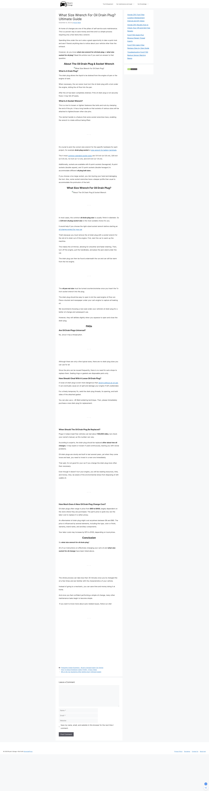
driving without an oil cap (108, 383)
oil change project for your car (70, 229)
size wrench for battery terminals (103, 150)
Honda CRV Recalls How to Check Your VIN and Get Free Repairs (138, 28)
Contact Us (195, 751)
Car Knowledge (142, 4)
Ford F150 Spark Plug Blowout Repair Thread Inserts (136, 38)
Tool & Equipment (108, 4)
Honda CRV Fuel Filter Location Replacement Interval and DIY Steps (136, 18)
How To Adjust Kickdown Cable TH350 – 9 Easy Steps (79, 670)
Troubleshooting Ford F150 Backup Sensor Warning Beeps (137, 55)
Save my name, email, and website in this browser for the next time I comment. (87, 726)
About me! (203, 751)
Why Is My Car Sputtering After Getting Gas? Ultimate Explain (81, 672)
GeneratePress (28, 751)
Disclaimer (187, 751)
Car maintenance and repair (124, 4)
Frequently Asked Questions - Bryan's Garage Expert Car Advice (82, 668)
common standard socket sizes (80, 156)
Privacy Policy (178, 751)
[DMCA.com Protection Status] (132, 70)
